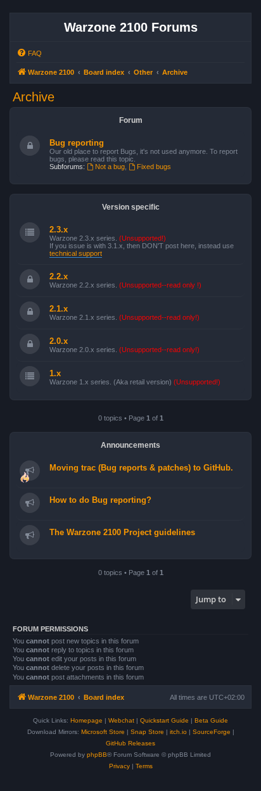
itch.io (178, 731)
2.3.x (58, 229)
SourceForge (212, 731)
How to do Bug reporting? (100, 500)
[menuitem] (29, 53)
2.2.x (58, 276)
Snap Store (147, 731)
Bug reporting (76, 143)
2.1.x (58, 308)
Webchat (121, 720)
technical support (75, 253)
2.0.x (58, 341)
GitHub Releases (130, 743)
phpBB (97, 754)
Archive (33, 97)
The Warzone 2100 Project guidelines (122, 532)
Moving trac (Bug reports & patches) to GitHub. (141, 467)
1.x (55, 373)
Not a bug (110, 166)
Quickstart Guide (164, 720)
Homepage (86, 720)
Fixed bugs (154, 166)
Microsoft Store (103, 731)
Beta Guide (211, 720)
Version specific (131, 207)
